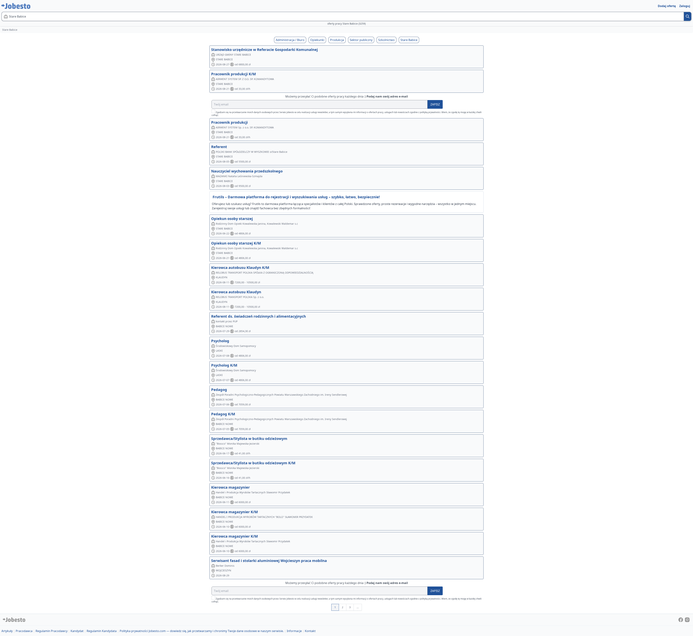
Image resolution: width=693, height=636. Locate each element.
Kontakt (310, 631)
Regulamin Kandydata (102, 631)
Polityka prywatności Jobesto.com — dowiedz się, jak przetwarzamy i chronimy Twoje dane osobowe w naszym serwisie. (202, 631)
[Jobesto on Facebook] (681, 620)
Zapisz (435, 104)
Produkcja (337, 40)
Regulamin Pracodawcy (51, 631)
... (358, 607)
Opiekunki (317, 40)
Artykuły (7, 631)
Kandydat (77, 631)
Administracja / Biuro (290, 40)
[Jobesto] (15, 6)
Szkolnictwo (386, 40)
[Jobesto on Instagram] (687, 620)
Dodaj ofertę (667, 6)
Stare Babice (408, 40)
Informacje (294, 631)
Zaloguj (684, 6)
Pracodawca (24, 631)
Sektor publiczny (361, 40)
